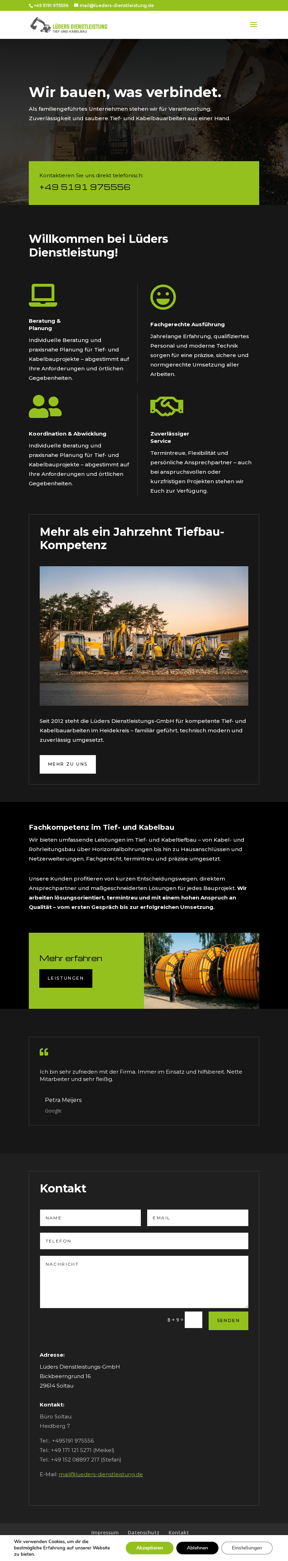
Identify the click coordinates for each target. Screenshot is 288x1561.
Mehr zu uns (67, 764)
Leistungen (66, 978)
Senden (228, 1320)
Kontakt (179, 1532)
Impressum (105, 1532)
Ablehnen (197, 1548)
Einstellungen (247, 1548)
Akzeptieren (149, 1548)
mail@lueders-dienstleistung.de (101, 1474)
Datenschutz (143, 1532)
